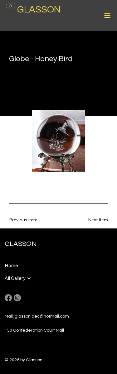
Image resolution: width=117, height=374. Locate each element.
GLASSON (39, 9)
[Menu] (107, 15)
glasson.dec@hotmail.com (42, 316)
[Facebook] (8, 297)
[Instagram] (17, 297)
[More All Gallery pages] (29, 278)
